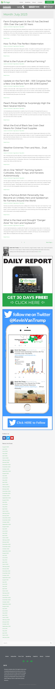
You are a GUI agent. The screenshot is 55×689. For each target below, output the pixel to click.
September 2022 (6, 551)
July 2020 (4, 608)
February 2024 (6, 513)
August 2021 (5, 579)
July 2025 (4, 475)
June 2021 (4, 584)
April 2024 (4, 508)
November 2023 (6, 520)
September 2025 (6, 471)
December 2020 (6, 597)
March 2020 (5, 617)
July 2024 (4, 502)
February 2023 (6, 540)
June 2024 (5, 504)
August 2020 (5, 606)
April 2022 (4, 562)
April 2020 (4, 615)
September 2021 (6, 577)
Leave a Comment (8, 26)
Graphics (35, 656)
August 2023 (5, 526)
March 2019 (5, 635)
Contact (40, 2)
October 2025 (5, 469)
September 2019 (6, 626)
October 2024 (5, 495)
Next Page (49, 242)
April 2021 (4, 588)
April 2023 (4, 535)
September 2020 (6, 604)
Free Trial (21, 656)
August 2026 (5, 446)
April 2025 (4, 482)
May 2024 (4, 506)
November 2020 (6, 599)
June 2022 (5, 557)
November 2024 (6, 493)
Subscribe (13, 656)
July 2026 (4, 449)
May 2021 (4, 586)
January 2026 (5, 462)
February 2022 (6, 566)
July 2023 (4, 528)
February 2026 (6, 460)
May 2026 (4, 453)
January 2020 (5, 621)
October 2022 (5, 548)
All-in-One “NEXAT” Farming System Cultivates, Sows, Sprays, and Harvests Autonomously (24, 173)
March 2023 (5, 537)
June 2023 (5, 531)
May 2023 (4, 533)
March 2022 (5, 564)
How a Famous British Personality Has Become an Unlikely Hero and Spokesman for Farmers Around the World (26, 198)
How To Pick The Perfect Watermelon (24, 43)
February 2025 (6, 486)
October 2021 (5, 575)
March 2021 (5, 590)
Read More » (7, 38)
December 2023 (6, 517)
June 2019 (4, 628)
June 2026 (5, 451)
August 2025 (5, 473)
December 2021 (6, 571)
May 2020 (4, 613)
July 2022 (4, 555)
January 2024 (5, 515)
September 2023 (6, 524)
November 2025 (6, 466)
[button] (49, 2)
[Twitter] (8, 438)
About (34, 2)
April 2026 (4, 455)
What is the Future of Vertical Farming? (25, 61)
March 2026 (5, 458)
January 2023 (5, 542)
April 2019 (4, 633)
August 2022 (5, 553)
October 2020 (5, 602)
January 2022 (5, 568)
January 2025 (5, 489)
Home (21, 2)
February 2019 (5, 637)
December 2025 (6, 464)
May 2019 (4, 630)
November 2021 (6, 573)
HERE (39, 251)
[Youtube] (12, 438)
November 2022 (6, 546)
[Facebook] (4, 438)
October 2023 (5, 522)
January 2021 (5, 595)
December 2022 (6, 544)
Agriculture (16, 26)
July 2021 (4, 582)
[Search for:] (27, 643)
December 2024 (6, 491)
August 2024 (5, 500)
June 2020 (5, 610)
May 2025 (4, 480)
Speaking (27, 2)
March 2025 (5, 484)
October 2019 (5, 624)
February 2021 (5, 593)
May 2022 (4, 559)
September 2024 (6, 497)
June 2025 (5, 477)
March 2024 (5, 511)
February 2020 (6, 619)
